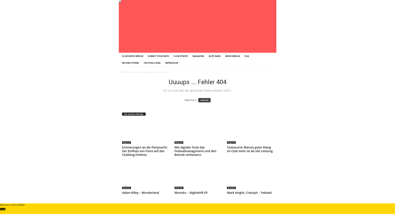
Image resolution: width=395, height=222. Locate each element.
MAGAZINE (198, 56)
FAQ (247, 56)
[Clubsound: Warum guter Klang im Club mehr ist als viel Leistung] (250, 131)
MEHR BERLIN (232, 56)
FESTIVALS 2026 (152, 62)
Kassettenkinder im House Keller (155, 72)
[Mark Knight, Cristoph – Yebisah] (250, 176)
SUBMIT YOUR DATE (158, 56)
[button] (271, 59)
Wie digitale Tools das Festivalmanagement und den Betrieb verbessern (195, 151)
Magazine (126, 142)
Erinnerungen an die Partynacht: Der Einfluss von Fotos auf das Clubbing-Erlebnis (145, 151)
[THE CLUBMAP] (197, 26)
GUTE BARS (215, 56)
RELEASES (126, 188)
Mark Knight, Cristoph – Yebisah (249, 193)
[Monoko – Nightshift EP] (198, 176)
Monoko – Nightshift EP (191, 193)
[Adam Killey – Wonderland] (145, 176)
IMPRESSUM (171, 62)
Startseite (204, 100)
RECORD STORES (130, 62)
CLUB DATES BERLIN (132, 56)
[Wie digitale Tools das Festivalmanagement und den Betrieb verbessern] (198, 131)
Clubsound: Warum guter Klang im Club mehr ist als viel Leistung (250, 149)
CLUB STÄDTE (181, 56)
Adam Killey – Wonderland (140, 193)
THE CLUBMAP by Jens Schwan (130, 72)
